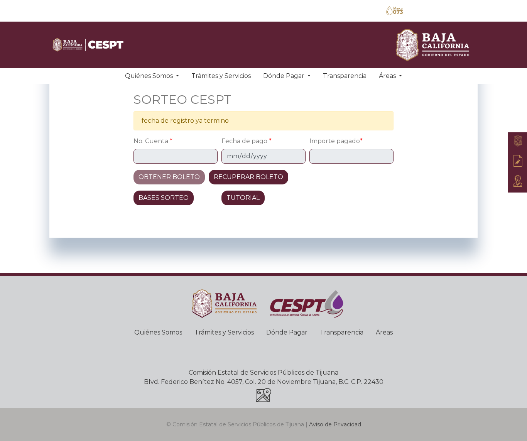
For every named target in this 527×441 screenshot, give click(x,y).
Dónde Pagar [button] (284, 75)
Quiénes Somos (158, 332)
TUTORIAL (243, 197)
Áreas (384, 332)
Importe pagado (336, 141)
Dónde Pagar (286, 332)
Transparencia (345, 75)
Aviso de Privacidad (335, 424)
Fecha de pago (246, 141)
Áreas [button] (388, 75)
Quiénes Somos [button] (149, 75)
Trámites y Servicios (221, 75)
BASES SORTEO (164, 197)
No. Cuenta (152, 141)
